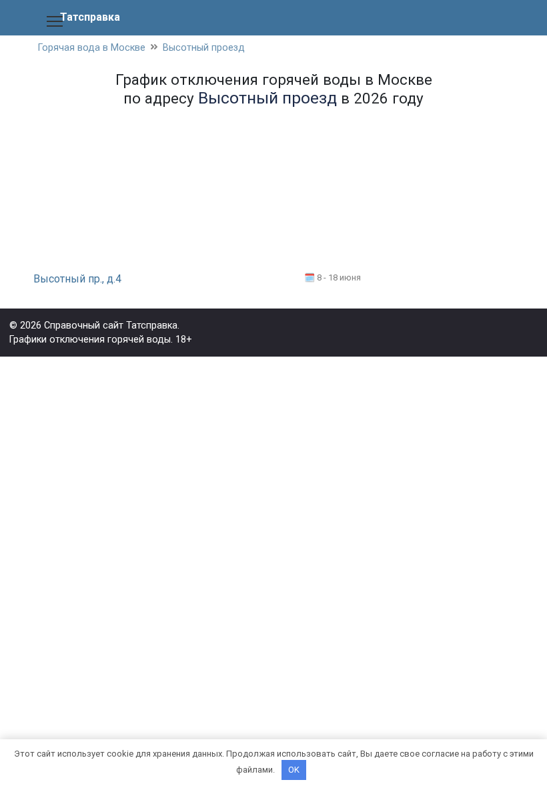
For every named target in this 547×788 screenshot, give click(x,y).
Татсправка (90, 17)
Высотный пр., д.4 (77, 278)
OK (294, 770)
